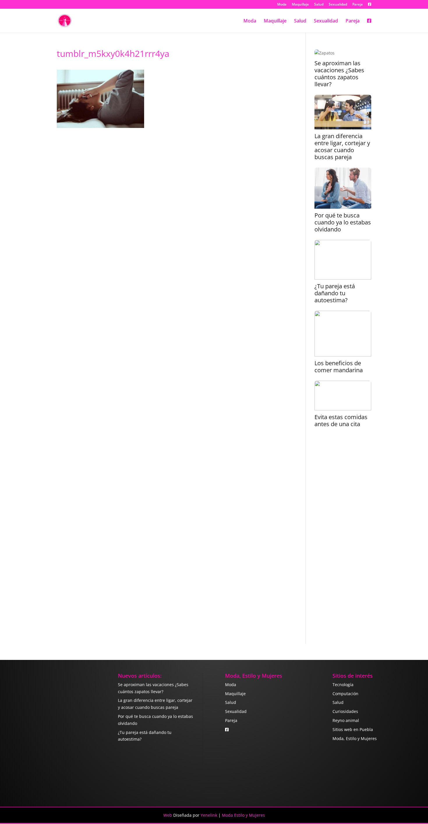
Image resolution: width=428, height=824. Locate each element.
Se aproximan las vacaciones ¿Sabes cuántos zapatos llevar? (339, 74)
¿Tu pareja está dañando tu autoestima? (334, 293)
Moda (281, 5)
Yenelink (209, 815)
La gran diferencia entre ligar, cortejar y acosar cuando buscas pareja (342, 147)
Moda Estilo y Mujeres (243, 815)
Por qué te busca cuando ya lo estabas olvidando (342, 222)
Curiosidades (345, 711)
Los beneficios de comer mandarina (338, 367)
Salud (318, 5)
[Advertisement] (342, 539)
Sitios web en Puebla (353, 729)
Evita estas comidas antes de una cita (340, 421)
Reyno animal (346, 720)
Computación (345, 693)
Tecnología (343, 684)
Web (167, 815)
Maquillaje (300, 5)
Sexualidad (338, 5)
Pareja (357, 5)
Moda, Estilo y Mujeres (355, 738)
